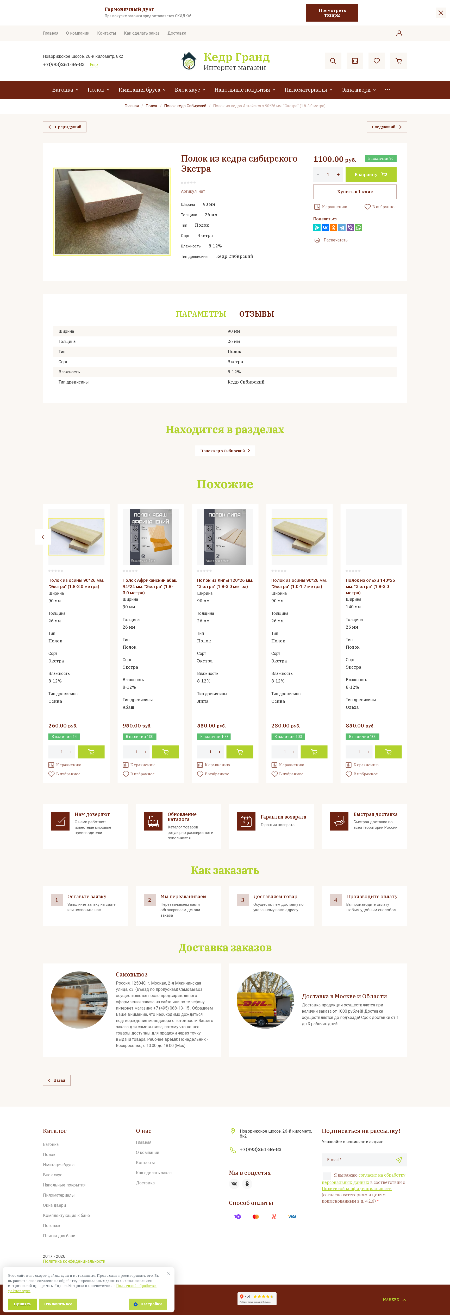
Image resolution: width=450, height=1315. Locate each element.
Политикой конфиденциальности (357, 1188)
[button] (399, 33)
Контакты (106, 33)
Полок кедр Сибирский (185, 106)
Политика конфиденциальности (74, 1261)
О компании (77, 33)
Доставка (176, 33)
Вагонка (62, 89)
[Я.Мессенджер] (317, 227)
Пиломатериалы (305, 89)
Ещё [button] (94, 64)
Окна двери (356, 89)
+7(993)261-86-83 (64, 64)
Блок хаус (187, 89)
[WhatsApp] (358, 227)
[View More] (387, 89)
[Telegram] (342, 227)
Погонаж (51, 1225)
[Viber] (350, 227)
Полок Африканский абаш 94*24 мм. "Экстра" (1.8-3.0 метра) (150, 586)
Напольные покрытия (242, 89)
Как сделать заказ (142, 33)
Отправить (399, 1159)
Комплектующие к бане (66, 1215)
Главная (50, 33)
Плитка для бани (59, 1235)
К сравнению (334, 206)
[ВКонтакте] (325, 227)
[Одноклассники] (333, 227)
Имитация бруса (139, 89)
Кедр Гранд (237, 56)
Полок (96, 89)
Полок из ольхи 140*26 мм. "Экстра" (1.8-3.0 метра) (370, 586)
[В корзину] (91, 751)
